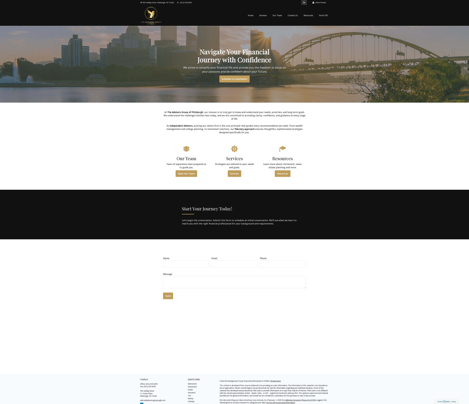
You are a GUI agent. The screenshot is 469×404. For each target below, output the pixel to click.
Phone (263, 258)
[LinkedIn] (304, 2)
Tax (189, 395)
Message (167, 274)
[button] (251, 15)
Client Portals (320, 2)
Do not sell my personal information (280, 402)
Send (168, 295)
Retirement (192, 384)
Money (190, 398)
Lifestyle (191, 401)
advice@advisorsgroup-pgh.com (152, 400)
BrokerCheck (276, 381)
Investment (192, 387)
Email (214, 258)
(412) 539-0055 (186, 2)
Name (166, 258)
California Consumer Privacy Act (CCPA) (300, 400)
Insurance (192, 392)
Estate (190, 389)
